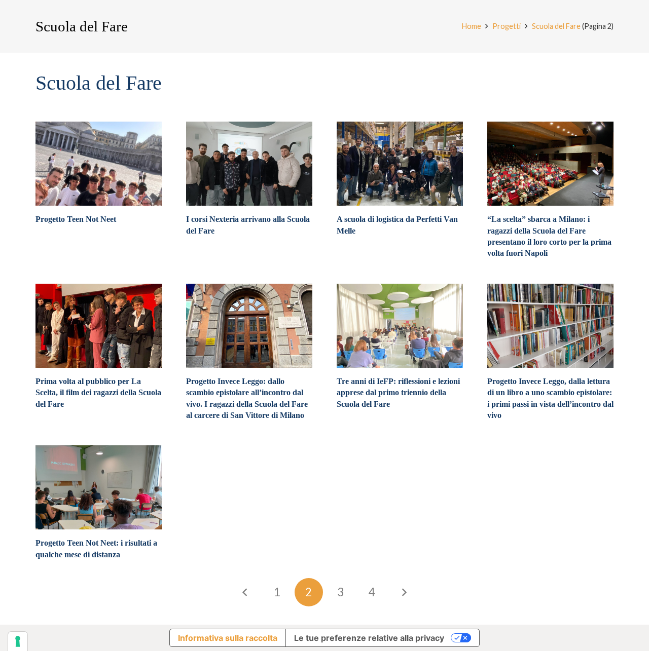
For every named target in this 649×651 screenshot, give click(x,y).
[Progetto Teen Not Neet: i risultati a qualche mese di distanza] (98, 487)
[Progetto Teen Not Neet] (98, 164)
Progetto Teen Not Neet (75, 219)
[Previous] (245, 592)
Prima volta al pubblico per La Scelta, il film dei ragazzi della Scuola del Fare (98, 392)
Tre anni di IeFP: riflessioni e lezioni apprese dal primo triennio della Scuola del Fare (398, 392)
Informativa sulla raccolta (227, 638)
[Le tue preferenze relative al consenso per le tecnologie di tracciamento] (17, 641)
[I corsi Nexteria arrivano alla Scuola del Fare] (249, 164)
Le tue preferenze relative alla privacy (369, 638)
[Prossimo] (403, 592)
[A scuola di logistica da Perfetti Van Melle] (400, 164)
